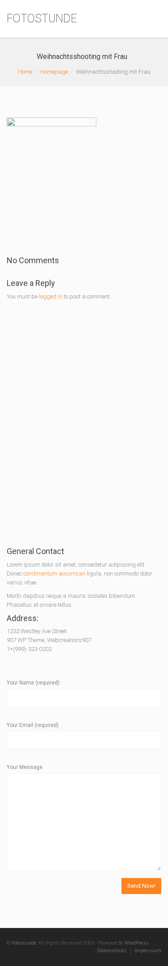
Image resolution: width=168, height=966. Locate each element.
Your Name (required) (33, 683)
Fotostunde (24, 943)
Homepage (54, 71)
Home (25, 71)
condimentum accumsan (55, 573)
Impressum (147, 950)
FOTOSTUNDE (42, 18)
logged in (50, 296)
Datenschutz (112, 950)
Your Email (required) (33, 725)
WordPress (137, 943)
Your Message (25, 767)
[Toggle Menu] (155, 19)
